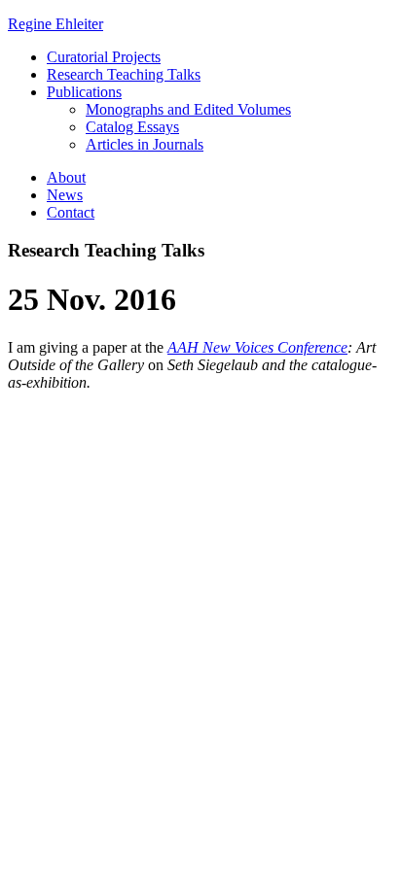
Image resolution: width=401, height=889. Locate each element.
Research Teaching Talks (123, 74)
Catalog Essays (132, 127)
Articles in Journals (144, 144)
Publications (84, 92)
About (66, 177)
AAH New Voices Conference (257, 347)
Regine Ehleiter (55, 24)
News (65, 195)
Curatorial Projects (104, 57)
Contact (70, 212)
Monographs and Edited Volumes (188, 109)
